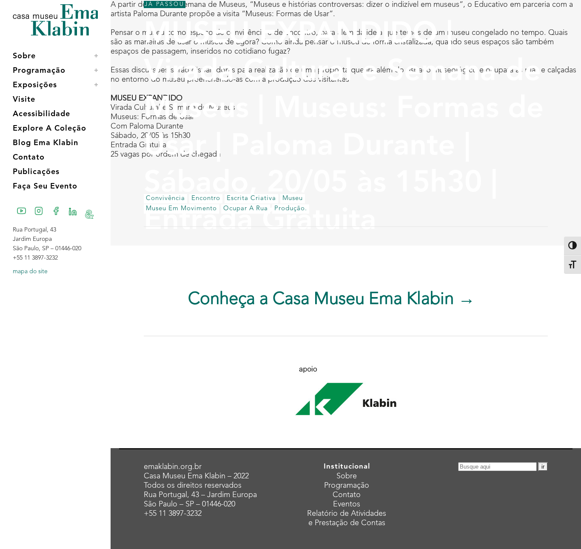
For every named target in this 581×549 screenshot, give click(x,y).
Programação (346, 485)
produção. (290, 209)
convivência (165, 198)
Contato (347, 495)
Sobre (346, 476)
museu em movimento (181, 209)
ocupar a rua (245, 209)
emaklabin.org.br (173, 467)
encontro (205, 198)
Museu (292, 198)
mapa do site (30, 271)
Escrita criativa (251, 198)
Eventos (346, 504)
